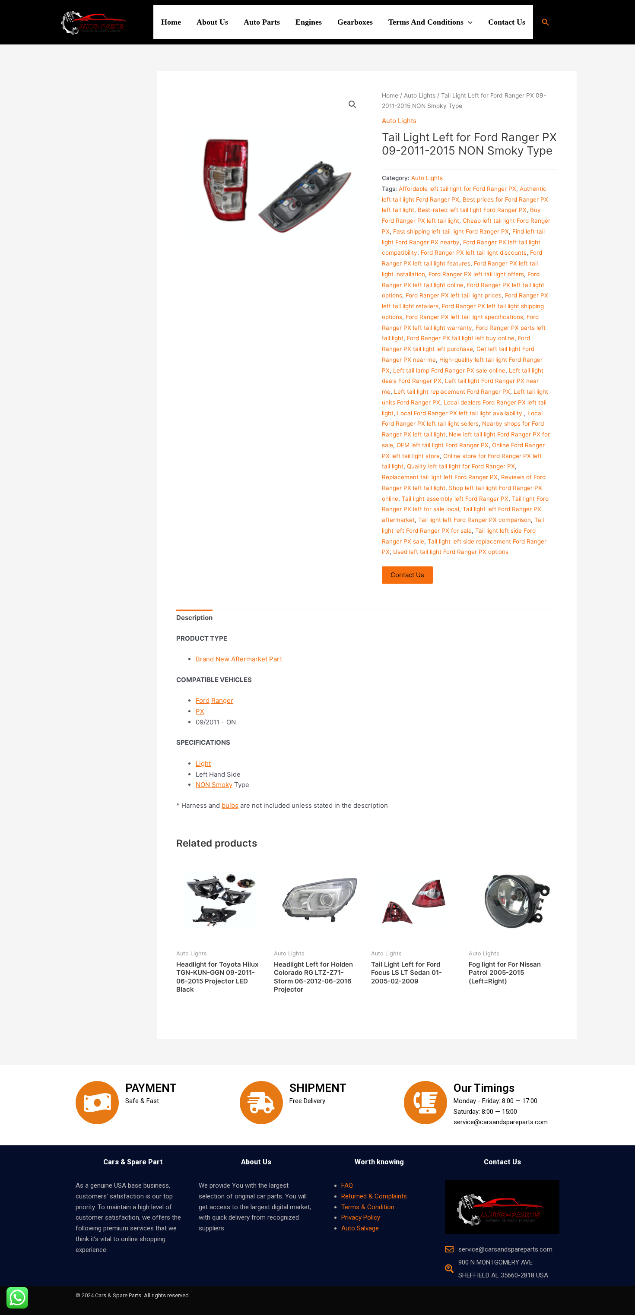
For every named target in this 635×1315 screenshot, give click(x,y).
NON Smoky (214, 785)
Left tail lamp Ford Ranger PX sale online (449, 370)
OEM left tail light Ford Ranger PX (443, 445)
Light (203, 763)
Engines (308, 22)
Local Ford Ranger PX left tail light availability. (460, 413)
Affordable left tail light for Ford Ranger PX (457, 188)
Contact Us (506, 22)
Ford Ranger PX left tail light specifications (464, 316)
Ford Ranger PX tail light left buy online (460, 338)
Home (171, 22)
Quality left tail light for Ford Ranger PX (461, 466)
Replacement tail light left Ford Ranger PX (440, 477)
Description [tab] (194, 617)
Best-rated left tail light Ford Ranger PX (472, 209)
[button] (468, 22)
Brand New (212, 659)
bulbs (230, 805)
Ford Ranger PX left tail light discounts (474, 252)
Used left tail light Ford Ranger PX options (450, 551)
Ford (203, 700)
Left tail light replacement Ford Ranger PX (452, 391)
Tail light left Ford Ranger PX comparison (474, 519)
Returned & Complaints (374, 1196)
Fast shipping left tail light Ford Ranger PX (451, 231)
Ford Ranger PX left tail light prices (454, 295)
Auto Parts (262, 22)
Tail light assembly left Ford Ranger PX (455, 498)
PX (200, 711)
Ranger (222, 700)
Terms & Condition (367, 1207)
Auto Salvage (360, 1228)
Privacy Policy (360, 1217)
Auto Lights (419, 95)
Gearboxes (355, 22)
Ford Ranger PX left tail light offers (476, 274)
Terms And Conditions (426, 22)
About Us (212, 22)
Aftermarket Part (256, 659)
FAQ (347, 1185)
